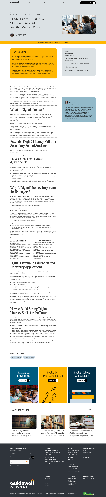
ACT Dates (70, 459)
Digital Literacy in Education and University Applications (73, 66)
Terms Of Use (13, 493)
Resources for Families (73, 450)
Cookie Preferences (21, 493)
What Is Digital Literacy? (71, 55)
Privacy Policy (39, 493)
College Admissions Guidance (52, 452)
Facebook (47, 483)
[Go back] (10, 12)
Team (84, 455)
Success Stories (87, 452)
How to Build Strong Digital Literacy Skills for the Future (76, 71)
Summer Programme (50, 464)
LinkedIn (47, 481)
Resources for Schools (73, 469)
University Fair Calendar (74, 471)
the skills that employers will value (19, 320)
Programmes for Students (51, 450)
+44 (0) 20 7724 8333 (88, 478)
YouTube (47, 485)
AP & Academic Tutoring (51, 459)
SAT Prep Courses (49, 457)
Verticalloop (74, 493)
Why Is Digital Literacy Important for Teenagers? (77, 63)
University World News (24, 123)
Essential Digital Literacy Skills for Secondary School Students (76, 59)
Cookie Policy (28, 493)
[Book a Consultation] (88, 2)
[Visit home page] (22, 483)
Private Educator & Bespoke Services (54, 461)
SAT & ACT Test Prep (50, 455)
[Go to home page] (14, 3)
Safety (33, 493)
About (84, 450)
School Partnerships (73, 466)
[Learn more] (24, 380)
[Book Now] (53, 380)
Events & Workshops (73, 452)
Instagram (47, 478)
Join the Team (86, 457)
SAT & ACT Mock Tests (73, 455)
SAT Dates (70, 457)
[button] (33, 3)
